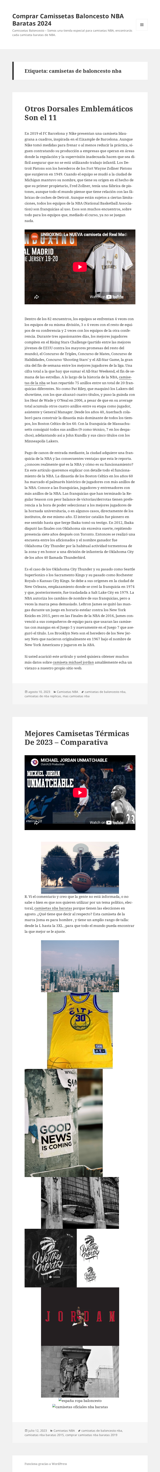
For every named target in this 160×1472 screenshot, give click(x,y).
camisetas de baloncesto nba (105, 692)
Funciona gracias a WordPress (46, 1464)
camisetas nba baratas (53, 908)
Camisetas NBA (67, 692)
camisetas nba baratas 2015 (44, 1435)
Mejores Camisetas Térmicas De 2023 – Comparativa (77, 737)
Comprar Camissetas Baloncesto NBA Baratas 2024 (68, 19)
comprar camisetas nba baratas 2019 (91, 1435)
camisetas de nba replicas (43, 696)
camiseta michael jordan (73, 662)
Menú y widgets (142, 30)
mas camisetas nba (76, 696)
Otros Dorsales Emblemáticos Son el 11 (79, 113)
